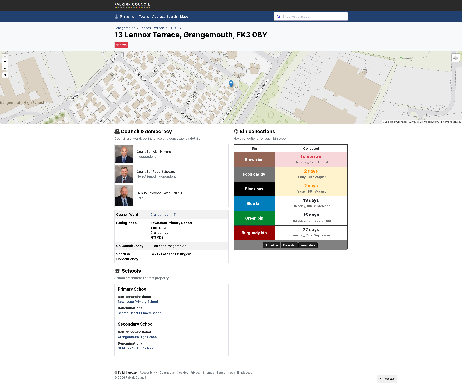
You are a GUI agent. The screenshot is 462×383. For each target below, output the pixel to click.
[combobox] (311, 16)
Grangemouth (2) (163, 214)
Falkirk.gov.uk (127, 372)
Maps (184, 16)
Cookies (182, 372)
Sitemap (208, 372)
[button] (231, 84)
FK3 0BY (175, 28)
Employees (244, 372)
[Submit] (278, 16)
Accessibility (148, 372)
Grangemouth (124, 28)
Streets (126, 16)
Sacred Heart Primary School (140, 313)
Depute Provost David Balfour (159, 193)
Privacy (195, 372)
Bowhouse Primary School (138, 302)
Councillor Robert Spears (156, 171)
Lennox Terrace (152, 28)
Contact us (167, 372)
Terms (221, 372)
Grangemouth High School (138, 337)
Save (123, 45)
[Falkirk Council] (132, 5)
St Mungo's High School (136, 348)
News (231, 372)
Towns (144, 16)
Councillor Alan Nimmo (154, 152)
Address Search (164, 16)
